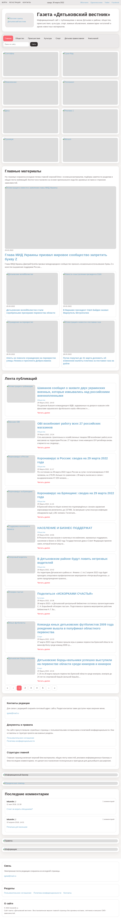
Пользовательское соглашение (20, 738)
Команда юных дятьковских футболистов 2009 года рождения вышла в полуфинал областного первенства (75, 628)
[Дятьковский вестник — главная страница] (19, 20)
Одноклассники (96, 2)
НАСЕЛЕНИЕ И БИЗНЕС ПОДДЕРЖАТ (64, 528)
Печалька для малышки (17, 827)
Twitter (107, 2)
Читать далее (43, 413)
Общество (19, 38)
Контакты (27, 2)
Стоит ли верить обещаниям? (20, 809)
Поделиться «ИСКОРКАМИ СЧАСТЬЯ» (65, 593)
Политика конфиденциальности (21, 741)
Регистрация (14, 2)
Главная (8, 38)
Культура (48, 38)
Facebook (115, 2)
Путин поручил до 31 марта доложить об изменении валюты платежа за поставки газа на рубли (88, 361)
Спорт (58, 38)
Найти (34, 44)
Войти (4, 2)
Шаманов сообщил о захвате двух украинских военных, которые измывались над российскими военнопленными (73, 391)
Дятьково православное (74, 38)
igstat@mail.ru (13, 713)
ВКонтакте (84, 2)
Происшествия (34, 38)
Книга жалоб (93, 38)
